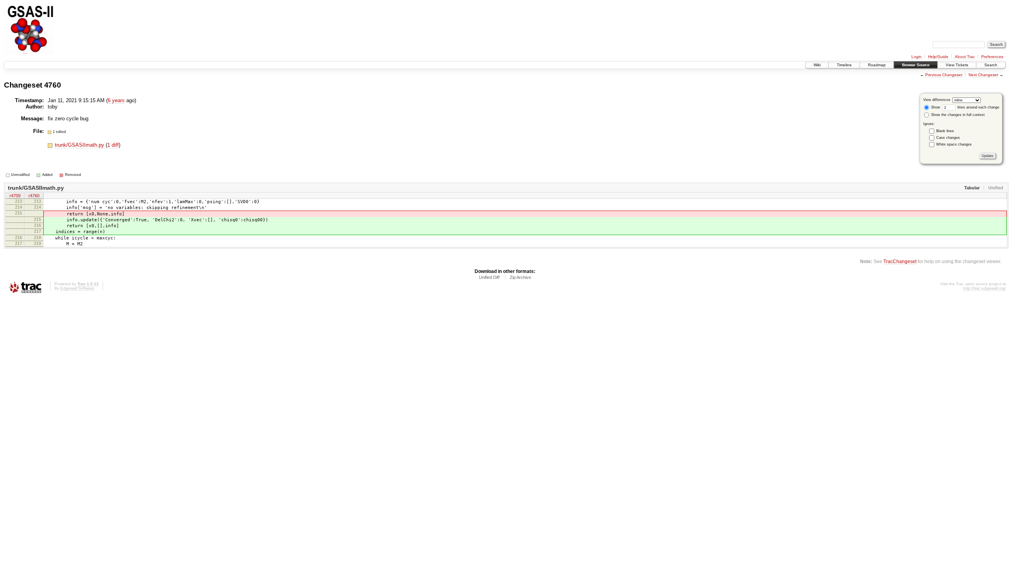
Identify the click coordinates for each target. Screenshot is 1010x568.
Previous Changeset (943, 75)
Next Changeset (983, 75)
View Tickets (957, 65)
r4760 (33, 195)
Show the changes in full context (957, 115)
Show (935, 107)
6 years (116, 100)
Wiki (817, 65)
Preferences (992, 56)
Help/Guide (938, 56)
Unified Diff (489, 277)
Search (990, 65)
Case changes (948, 138)
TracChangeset (899, 261)
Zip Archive (520, 277)
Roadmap (877, 65)
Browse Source (916, 65)
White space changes (954, 144)
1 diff (113, 145)
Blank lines (945, 131)
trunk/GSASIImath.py (80, 145)
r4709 (15, 195)
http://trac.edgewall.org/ (984, 288)
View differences (936, 100)
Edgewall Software (77, 288)
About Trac (965, 56)
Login (916, 56)
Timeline (844, 65)
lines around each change (977, 107)
